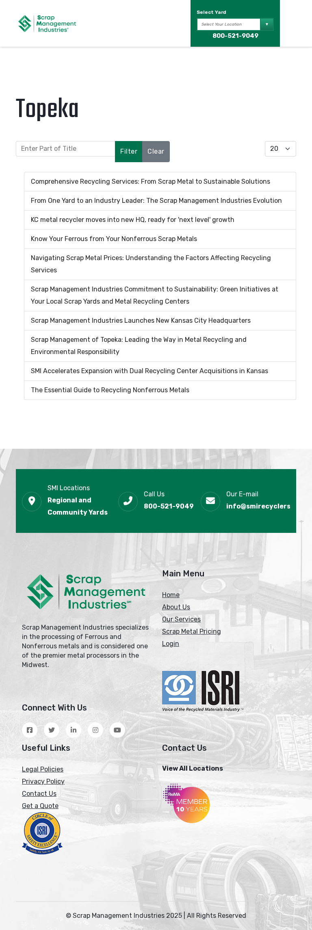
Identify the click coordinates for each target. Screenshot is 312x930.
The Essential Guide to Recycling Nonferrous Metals (110, 390)
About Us (176, 607)
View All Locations (192, 768)
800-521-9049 (235, 35)
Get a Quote (40, 806)
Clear (156, 151)
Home (171, 595)
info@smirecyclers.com (266, 506)
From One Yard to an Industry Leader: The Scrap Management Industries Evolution (156, 200)
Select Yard (211, 12)
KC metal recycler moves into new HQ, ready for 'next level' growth (132, 220)
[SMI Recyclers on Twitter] (51, 730)
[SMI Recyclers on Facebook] (29, 730)
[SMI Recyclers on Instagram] (95, 730)
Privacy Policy (43, 781)
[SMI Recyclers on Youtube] (117, 730)
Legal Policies (42, 769)
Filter (128, 151)
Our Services (181, 619)
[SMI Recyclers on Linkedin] (73, 730)
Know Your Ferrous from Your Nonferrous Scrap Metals (114, 239)
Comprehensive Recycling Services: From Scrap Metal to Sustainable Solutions (150, 181)
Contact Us (39, 793)
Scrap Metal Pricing (191, 631)
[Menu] (291, 23)
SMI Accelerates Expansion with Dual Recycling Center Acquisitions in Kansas (149, 371)
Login (170, 644)
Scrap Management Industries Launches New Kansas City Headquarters (141, 320)
